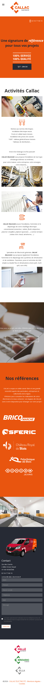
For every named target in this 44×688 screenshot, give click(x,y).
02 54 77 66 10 (36, 21)
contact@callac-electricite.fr (11, 577)
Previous (5, 511)
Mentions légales (33, 681)
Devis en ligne (22, 339)
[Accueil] (19, 7)
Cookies (22, 684)
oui (3, 619)
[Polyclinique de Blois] (22, 459)
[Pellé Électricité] (21, 649)
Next (37, 511)
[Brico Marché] (19, 418)
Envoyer (6, 626)
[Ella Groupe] (22, 670)
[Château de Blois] (19, 446)
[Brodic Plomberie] (21, 660)
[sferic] (19, 432)
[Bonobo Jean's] (19, 472)
